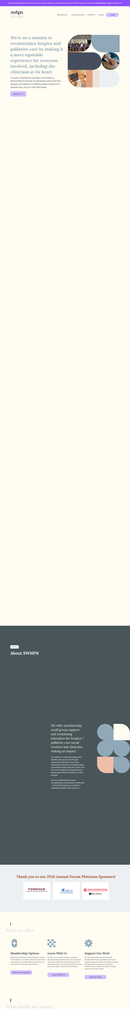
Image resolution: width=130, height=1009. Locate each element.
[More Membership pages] (67, 14)
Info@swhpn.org (102, 3)
